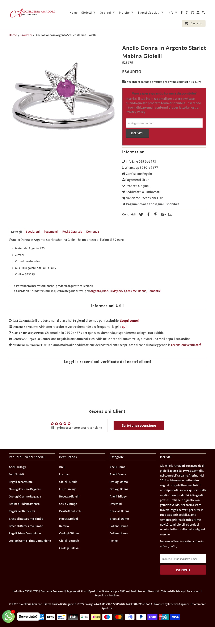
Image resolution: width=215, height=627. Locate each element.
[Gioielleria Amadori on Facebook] (182, 13)
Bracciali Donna (119, 511)
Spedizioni (33, 231)
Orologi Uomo (119, 482)
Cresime (131, 291)
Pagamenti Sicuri (77, 591)
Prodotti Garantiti (148, 591)
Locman (64, 474)
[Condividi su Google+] (162, 214)
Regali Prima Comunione (25, 533)
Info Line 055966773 (26, 591)
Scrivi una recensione (139, 425)
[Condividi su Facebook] (147, 214)
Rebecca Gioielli (69, 496)
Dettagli (16, 232)
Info (172, 12)
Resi (133, 591)
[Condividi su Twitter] (140, 214)
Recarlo (64, 526)
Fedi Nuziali (16, 474)
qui (124, 327)
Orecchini (116, 504)
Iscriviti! (137, 133)
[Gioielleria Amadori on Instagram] (193, 13)
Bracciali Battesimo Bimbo (26, 519)
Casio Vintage (68, 504)
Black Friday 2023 (113, 291)
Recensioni (193, 591)
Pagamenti (51, 231)
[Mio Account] (198, 13)
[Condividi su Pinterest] (155, 214)
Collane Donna (119, 526)
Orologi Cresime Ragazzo (25, 489)
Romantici (154, 291)
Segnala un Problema (107, 595)
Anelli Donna (118, 474)
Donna (142, 291)
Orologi (107, 12)
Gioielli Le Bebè (69, 541)
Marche (126, 12)
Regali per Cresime (21, 482)
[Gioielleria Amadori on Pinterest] (187, 13)
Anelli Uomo (118, 467)
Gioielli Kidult (68, 482)
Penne (114, 541)
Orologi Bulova (69, 548)
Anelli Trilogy (17, 467)
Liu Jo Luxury (67, 489)
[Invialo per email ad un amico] (169, 214)
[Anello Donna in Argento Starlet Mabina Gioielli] (63, 97)
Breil (62, 467)
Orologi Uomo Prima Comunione (30, 541)
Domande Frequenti (53, 591)
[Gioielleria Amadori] (32, 13)
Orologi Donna (119, 489)
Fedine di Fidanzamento (24, 504)
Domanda (92, 231)
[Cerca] (204, 13)
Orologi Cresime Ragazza (25, 496)
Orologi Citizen (69, 533)
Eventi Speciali (150, 12)
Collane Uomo (119, 533)
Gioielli (88, 12)
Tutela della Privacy (173, 591)
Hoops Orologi (68, 519)
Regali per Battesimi (22, 511)
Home (73, 12)
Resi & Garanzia (72, 231)
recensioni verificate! (186, 345)
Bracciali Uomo (119, 519)
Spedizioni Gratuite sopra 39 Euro (109, 591)
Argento (95, 291)
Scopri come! (129, 321)
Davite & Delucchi (70, 511)
